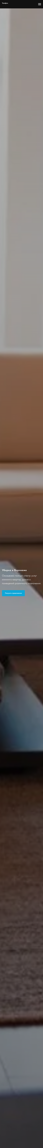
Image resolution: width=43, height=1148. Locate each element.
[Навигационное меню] (39, 4)
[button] (13, 593)
